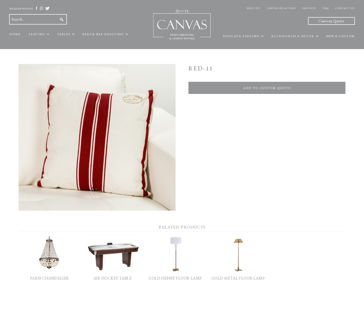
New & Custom (340, 36)
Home (15, 34)
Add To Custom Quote (266, 88)
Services (309, 8)
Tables (64, 34)
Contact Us (345, 8)
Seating (37, 34)
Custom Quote (331, 21)
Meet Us (253, 8)
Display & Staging (241, 36)
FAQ (326, 8)
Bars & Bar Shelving (103, 34)
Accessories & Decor (292, 36)
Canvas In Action (281, 8)
